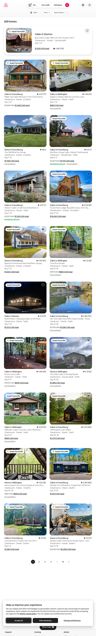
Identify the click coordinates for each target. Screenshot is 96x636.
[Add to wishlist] (87, 30)
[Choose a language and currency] (83, 4)
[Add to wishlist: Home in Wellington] (88, 340)
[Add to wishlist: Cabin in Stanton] (43, 285)
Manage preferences (72, 620)
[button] (42, 48)
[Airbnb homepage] (6, 5)
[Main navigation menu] (89, 4)
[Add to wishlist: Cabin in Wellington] (88, 63)
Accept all (18, 620)
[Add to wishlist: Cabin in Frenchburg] (43, 63)
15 (63, 562)
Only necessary (45, 620)
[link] (27, 562)
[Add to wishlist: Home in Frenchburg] (43, 118)
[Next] (69, 562)
